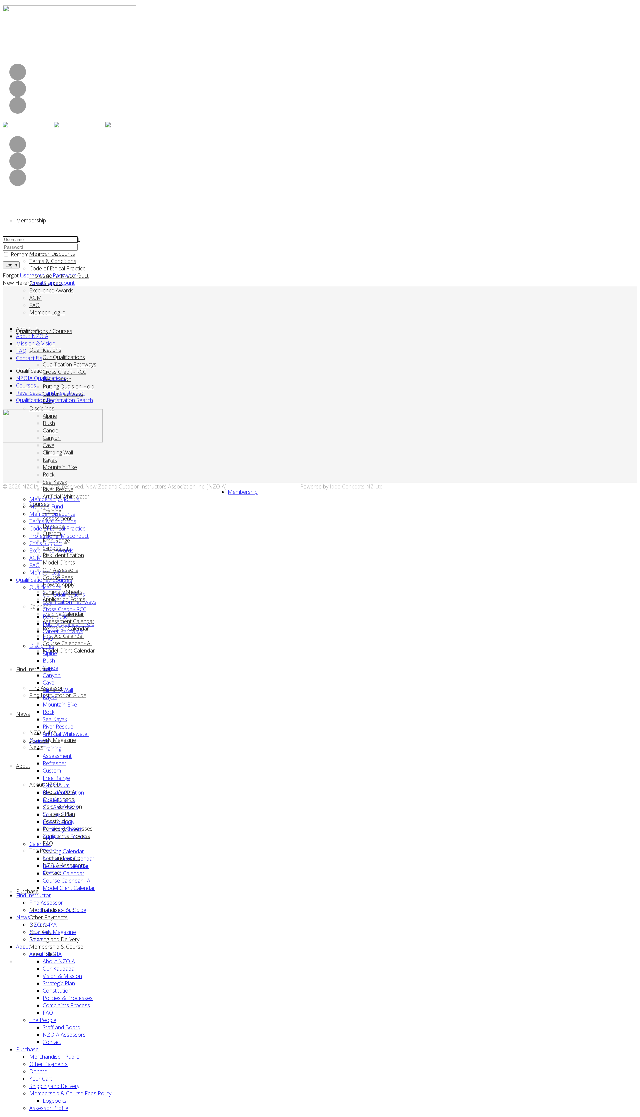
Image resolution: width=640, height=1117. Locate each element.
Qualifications (45, 349)
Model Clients (59, 562)
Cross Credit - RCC (64, 371)
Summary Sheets (62, 829)
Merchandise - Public (54, 1056)
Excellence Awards (51, 290)
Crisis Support (45, 543)
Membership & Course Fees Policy (70, 1093)
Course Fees (58, 814)
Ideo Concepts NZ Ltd (356, 486)
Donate (38, 1071)
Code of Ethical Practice (57, 268)
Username (32, 275)
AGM (35, 297)
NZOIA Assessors (64, 1034)
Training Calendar (63, 851)
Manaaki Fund (46, 506)
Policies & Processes (68, 998)
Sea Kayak (55, 481)
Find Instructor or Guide (57, 695)
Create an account (53, 282)
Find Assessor (46, 902)
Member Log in (47, 312)
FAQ (34, 305)
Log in (11, 264)
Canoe (50, 668)
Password (65, 275)
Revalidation (57, 616)
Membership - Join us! (54, 499)
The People (42, 1020)
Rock (48, 474)
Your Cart (40, 1078)
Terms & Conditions (52, 261)
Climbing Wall (58, 452)
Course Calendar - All (67, 643)
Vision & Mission (62, 976)
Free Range (56, 778)
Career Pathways (63, 631)
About (23, 766)
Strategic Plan (59, 983)
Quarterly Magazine (52, 740)
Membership (31, 220)
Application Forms (64, 836)
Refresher (54, 763)
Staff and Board (61, 1027)
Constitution (57, 990)
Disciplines (41, 408)
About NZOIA (32, 336)
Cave (48, 445)
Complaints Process (66, 1005)
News (23, 714)
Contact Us (29, 358)
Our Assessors (60, 807)
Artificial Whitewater (66, 734)
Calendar (40, 606)
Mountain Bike (60, 467)
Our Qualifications (64, 357)
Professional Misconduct (59, 535)
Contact (52, 1042)
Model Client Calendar (69, 650)
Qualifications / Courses (44, 331)
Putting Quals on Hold (68, 386)
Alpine (50, 653)
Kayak (50, 459)
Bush (49, 660)
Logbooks (54, 1100)
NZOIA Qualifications (41, 378)
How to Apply (58, 822)
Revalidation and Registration (50, 392)
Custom (52, 770)
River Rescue (58, 489)
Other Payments (48, 917)
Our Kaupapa (58, 968)
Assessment (57, 756)
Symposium (56, 785)
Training (52, 748)
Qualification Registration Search (54, 400)
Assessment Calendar (68, 858)
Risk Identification (63, 555)
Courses (26, 385)
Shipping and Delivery (54, 939)
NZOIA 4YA (43, 924)
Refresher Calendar (66, 866)
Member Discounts (52, 253)
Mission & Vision (35, 343)
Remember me (28, 254)
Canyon (52, 675)
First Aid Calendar (63, 636)
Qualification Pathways (69, 364)
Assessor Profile (48, 1108)
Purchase (27, 891)
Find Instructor (33, 669)
